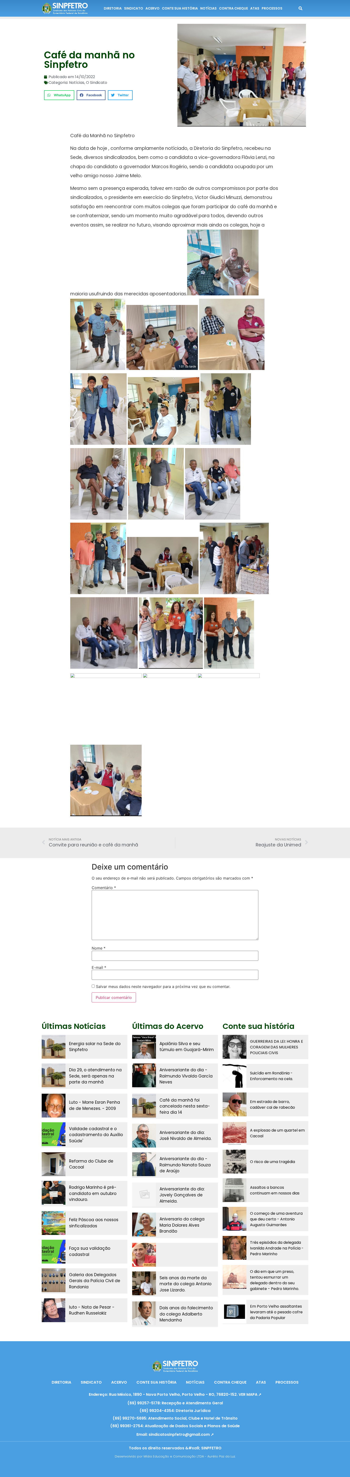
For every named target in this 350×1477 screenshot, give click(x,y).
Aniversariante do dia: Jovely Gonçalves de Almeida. (182, 1195)
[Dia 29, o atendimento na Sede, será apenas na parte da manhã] (53, 1075)
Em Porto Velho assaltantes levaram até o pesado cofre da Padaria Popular (276, 1312)
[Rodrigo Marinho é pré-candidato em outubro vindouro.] (53, 1193)
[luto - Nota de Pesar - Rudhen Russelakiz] (53, 1310)
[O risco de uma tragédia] (234, 1162)
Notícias (76, 82)
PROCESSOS (272, 8)
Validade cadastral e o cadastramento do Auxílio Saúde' (96, 1135)
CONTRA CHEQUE (233, 8)
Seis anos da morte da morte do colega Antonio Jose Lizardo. (185, 1284)
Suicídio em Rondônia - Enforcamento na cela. (271, 1076)
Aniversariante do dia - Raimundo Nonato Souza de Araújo (185, 1165)
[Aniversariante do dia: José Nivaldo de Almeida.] (144, 1136)
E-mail (99, 967)
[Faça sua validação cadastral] (53, 1252)
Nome (98, 948)
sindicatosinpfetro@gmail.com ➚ (181, 1434)
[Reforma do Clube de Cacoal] (53, 1164)
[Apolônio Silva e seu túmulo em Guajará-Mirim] (144, 1047)
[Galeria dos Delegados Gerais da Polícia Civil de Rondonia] (53, 1280)
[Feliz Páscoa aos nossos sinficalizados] (53, 1223)
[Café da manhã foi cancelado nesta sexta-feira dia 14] (144, 1106)
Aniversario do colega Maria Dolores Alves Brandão (182, 1225)
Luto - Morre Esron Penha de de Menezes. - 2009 (94, 1105)
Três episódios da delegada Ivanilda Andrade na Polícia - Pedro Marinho (277, 1248)
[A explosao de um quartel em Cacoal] (234, 1133)
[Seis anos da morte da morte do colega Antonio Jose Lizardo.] (144, 1283)
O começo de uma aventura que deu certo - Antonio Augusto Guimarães (276, 1219)
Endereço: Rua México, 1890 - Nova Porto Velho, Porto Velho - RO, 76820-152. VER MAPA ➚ (175, 1394)
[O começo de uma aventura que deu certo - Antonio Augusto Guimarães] (234, 1219)
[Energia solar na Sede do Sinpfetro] (53, 1047)
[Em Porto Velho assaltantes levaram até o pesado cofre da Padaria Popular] (234, 1312)
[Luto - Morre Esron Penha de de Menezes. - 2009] (53, 1106)
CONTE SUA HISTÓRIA (180, 8)
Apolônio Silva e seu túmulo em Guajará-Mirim (187, 1047)
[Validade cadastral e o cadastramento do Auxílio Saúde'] (53, 1134)
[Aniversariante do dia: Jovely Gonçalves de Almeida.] (144, 1194)
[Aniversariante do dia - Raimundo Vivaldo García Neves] (144, 1075)
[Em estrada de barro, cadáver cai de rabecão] (234, 1104)
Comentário (104, 888)
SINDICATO (133, 8)
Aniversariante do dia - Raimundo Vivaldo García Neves (186, 1076)
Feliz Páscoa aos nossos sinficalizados (93, 1223)
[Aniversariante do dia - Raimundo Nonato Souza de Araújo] (144, 1164)
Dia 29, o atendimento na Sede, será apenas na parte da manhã (95, 1076)
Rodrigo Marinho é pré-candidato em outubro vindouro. (92, 1193)
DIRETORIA (113, 8)
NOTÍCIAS (208, 8)
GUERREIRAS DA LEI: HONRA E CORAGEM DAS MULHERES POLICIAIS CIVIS (276, 1047)
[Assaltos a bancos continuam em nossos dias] (234, 1190)
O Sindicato (96, 82)
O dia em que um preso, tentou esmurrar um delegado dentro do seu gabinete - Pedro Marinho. (274, 1280)
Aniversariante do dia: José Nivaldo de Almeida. (185, 1136)
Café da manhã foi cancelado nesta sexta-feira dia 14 (185, 1106)
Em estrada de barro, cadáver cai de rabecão (272, 1104)
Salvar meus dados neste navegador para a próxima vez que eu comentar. (163, 986)
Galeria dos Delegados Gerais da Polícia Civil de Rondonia (94, 1281)
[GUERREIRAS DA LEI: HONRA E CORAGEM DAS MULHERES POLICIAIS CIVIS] (234, 1047)
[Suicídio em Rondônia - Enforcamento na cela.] (234, 1076)
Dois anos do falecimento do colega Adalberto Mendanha (186, 1314)
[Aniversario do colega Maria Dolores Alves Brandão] (144, 1224)
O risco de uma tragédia (272, 1161)
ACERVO (152, 8)
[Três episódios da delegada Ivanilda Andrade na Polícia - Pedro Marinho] (234, 1248)
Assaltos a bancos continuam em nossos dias (275, 1190)
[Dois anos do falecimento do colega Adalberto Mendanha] (144, 1313)
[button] (59, 95)
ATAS (254, 8)
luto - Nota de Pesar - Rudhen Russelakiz (92, 1310)
